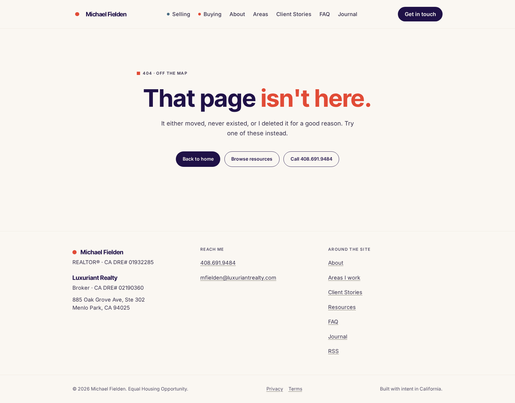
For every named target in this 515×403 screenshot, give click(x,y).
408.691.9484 (218, 263)
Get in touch (420, 14)
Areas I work (344, 278)
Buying (212, 14)
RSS (333, 351)
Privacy (274, 389)
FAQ (324, 14)
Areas (260, 14)
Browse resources (251, 159)
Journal (347, 14)
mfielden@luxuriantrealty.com (238, 278)
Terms (295, 389)
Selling (181, 14)
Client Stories (293, 14)
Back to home (198, 159)
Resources (342, 307)
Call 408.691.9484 (311, 159)
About (237, 14)
